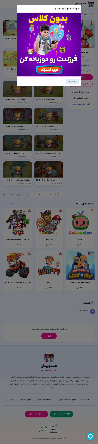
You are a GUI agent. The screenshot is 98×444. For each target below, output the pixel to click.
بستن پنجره (72, 81)
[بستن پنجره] (22, 8)
